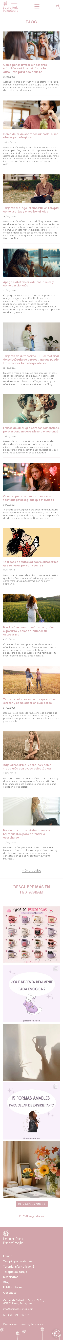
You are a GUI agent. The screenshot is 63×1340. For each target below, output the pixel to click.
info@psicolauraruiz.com (18, 1309)
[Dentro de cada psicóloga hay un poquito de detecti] (31, 934)
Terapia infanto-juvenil (18, 1266)
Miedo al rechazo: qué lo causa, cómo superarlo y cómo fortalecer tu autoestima (29, 631)
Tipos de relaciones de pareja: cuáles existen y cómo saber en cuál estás (29, 701)
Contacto (9, 1292)
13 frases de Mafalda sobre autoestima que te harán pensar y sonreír (30, 563)
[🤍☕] (31, 1052)
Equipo (7, 1256)
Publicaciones (12, 1287)
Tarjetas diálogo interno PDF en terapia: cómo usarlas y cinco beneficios (31, 209)
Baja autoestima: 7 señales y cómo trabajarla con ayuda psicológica (27, 766)
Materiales (10, 1277)
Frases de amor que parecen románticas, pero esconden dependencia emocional (31, 429)
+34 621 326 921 (18, 1315)
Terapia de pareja (15, 1272)
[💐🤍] (31, 1169)
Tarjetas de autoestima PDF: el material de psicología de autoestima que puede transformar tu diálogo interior (31, 359)
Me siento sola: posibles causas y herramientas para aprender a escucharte (26, 834)
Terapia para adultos (17, 1261)
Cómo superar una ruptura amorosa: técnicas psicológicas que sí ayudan (28, 498)
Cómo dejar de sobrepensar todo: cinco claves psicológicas (30, 135)
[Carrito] (57, 6)
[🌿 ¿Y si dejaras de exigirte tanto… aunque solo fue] (31, 1111)
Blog (6, 1282)
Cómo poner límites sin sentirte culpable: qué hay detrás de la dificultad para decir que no (25, 68)
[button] (31, 871)
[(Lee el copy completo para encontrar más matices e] (31, 993)
